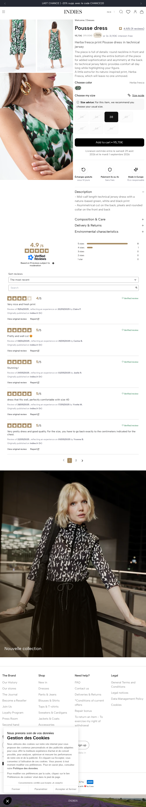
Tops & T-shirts (48, 706)
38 (111, 117)
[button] (3, 12)
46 (114, 130)
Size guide (138, 95)
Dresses (43, 688)
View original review (17, 319)
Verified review (131, 298)
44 (99, 130)
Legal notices (119, 692)
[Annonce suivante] (141, 3)
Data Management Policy (127, 698)
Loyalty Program (12, 712)
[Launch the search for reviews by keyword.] (136, 288)
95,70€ (109, 142)
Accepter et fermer (65, 789)
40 (128, 118)
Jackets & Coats (48, 718)
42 (84, 130)
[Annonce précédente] (5, 3)
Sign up (81, 745)
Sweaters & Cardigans (52, 712)
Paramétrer (41, 789)
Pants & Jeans (47, 694)
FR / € (109, 12)
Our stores (9, 688)
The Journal (9, 694)
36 (99, 118)
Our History (9, 682)
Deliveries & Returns (88, 694)
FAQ (77, 682)
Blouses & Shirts (49, 700)
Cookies (116, 704)
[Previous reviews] (64, 460)
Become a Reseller (14, 700)
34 (84, 118)
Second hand (10, 724)
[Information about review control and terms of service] (53, 263)
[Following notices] (82, 460)
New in (42, 682)
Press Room (10, 718)
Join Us (7, 706)
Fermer (16, 789)
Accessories (46, 724)
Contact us (82, 688)
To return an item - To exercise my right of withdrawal (89, 721)
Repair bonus (83, 711)
